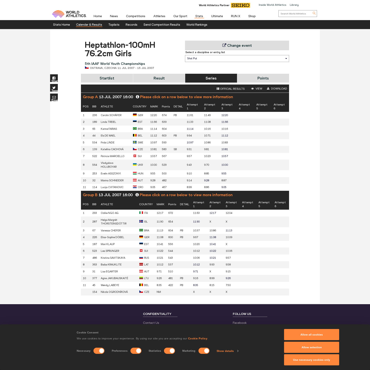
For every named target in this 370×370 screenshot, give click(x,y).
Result (159, 78)
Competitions (135, 16)
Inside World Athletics (272, 5)
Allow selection (312, 347)
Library (294, 5)
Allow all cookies (311, 334)
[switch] (135, 351)
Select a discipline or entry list (205, 52)
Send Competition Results (162, 24)
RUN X (235, 16)
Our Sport (180, 16)
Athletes (159, 16)
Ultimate (217, 16)
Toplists (113, 24)
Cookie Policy (198, 338)
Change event (239, 45)
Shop (252, 16)
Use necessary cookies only (311, 359)
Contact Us (151, 323)
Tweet (54, 90)
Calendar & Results (89, 24)
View (258, 88)
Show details (225, 350)
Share (54, 81)
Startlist (107, 78)
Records (131, 24)
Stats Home (61, 24)
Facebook (240, 323)
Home (98, 16)
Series (211, 78)
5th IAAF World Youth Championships (115, 63)
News (114, 16)
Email (54, 100)
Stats (199, 16)
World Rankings (196, 24)
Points (263, 78)
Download (278, 88)
